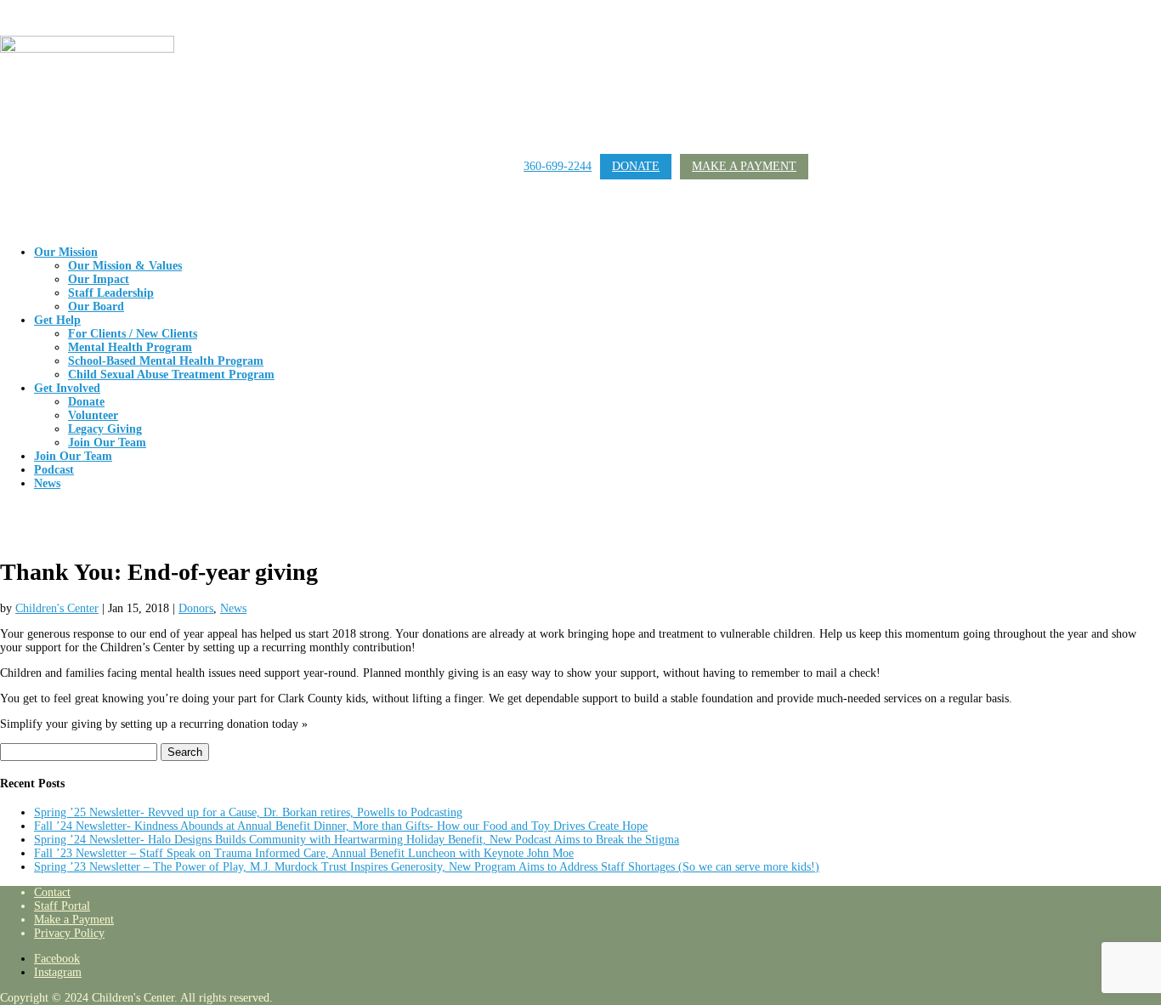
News (47, 483)
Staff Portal (62, 906)
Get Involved (67, 388)
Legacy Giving (105, 429)
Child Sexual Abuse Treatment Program (171, 374)
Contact (52, 892)
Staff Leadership (111, 293)
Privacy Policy (69, 933)
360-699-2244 (558, 166)
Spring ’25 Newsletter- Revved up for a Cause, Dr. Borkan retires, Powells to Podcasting (248, 812)
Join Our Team (107, 442)
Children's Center (57, 608)
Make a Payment (744, 166)
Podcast (54, 469)
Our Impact (98, 279)
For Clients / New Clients (132, 333)
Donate (636, 166)
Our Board (96, 306)
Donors (195, 608)
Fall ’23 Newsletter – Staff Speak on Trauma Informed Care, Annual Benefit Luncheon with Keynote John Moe (304, 853)
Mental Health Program (130, 347)
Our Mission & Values (125, 265)
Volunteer (93, 415)
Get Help (57, 320)
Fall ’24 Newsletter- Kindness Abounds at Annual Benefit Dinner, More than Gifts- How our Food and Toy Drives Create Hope (341, 826)
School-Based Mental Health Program (165, 361)
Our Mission (66, 252)
